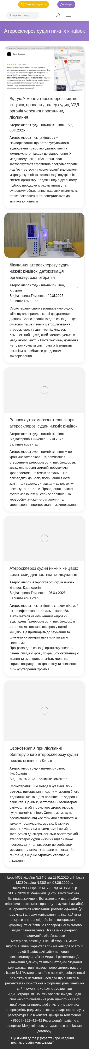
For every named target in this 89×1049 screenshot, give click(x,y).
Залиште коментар (24, 301)
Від (69, 125)
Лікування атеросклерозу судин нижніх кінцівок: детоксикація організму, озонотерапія (40, 271)
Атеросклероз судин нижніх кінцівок (37, 125)
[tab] (44, 1040)
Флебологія (18, 773)
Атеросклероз (20, 582)
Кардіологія (32, 587)
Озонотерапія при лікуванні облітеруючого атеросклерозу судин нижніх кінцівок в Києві (44, 754)
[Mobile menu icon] (69, 15)
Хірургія (16, 290)
